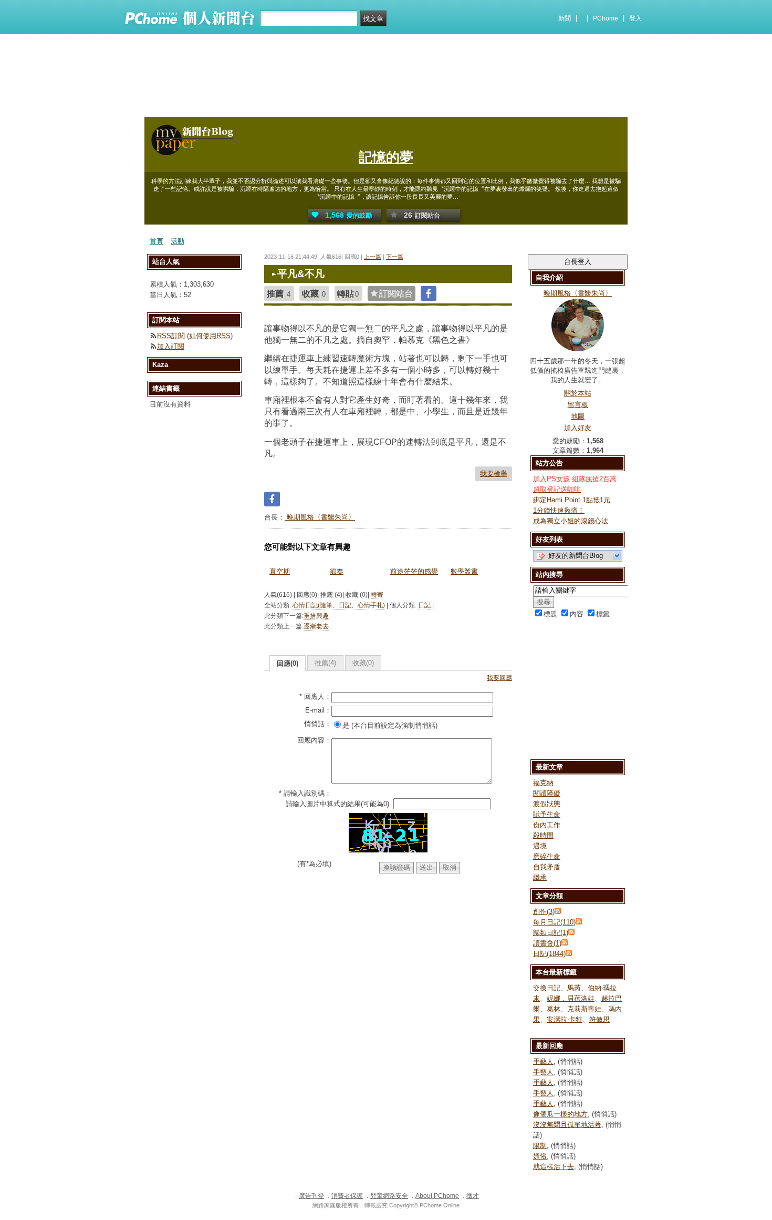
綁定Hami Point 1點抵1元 (571, 500)
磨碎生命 (546, 856)
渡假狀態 (546, 804)
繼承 (540, 877)
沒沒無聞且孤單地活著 (567, 1124)
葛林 (553, 1009)
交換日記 (546, 988)
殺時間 (543, 835)
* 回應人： (315, 696)
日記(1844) (549, 954)
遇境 (540, 846)
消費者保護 (347, 1195)
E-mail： (318, 710)
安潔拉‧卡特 (564, 1019)
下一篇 (394, 256)
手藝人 (543, 1061)
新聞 (564, 18)
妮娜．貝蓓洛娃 (570, 998)
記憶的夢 (386, 157)
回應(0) (287, 663)
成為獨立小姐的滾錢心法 (570, 521)
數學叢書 (464, 571)
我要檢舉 (493, 473)
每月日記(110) (554, 922)
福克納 (543, 783)
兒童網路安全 (389, 1195)
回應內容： (314, 740)
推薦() (325, 663)
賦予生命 (546, 814)
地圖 (578, 416)
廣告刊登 (311, 1195)
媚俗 (540, 1156)
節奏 (336, 571)
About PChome (437, 1195)
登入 (635, 18)
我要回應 (499, 678)
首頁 (156, 241)
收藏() (363, 663)
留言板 (578, 405)
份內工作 (546, 825)
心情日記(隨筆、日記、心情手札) (339, 605)
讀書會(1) (547, 943)
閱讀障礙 (546, 793)
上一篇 (372, 256)
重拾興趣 (316, 615)
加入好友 (577, 428)
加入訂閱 (170, 346)
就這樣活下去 (553, 1167)
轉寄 (377, 594)
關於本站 (577, 393)
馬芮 (574, 988)
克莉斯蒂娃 (584, 1009)
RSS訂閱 (171, 336)
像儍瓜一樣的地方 (560, 1114)
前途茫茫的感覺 (414, 571)
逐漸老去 (316, 626)
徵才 (472, 1195)
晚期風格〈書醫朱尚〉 (320, 517)
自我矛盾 (546, 867)
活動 (177, 241)
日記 (424, 605)
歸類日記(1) (550, 933)
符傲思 (599, 1019)
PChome (605, 18)
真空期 (279, 571)
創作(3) (544, 912)
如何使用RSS (210, 336)
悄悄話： (317, 724)
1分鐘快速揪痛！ (559, 510)
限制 (540, 1146)
